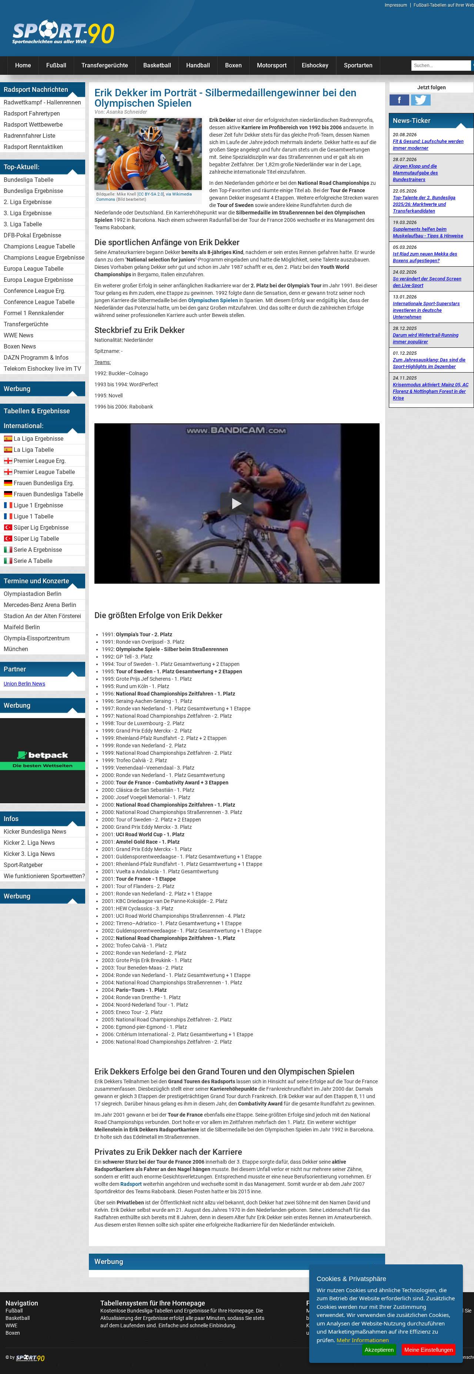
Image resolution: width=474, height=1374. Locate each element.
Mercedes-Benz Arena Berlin (40, 604)
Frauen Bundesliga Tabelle (48, 494)
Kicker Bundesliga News (35, 831)
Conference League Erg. (35, 290)
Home (23, 65)
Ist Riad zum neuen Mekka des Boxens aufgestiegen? (425, 257)
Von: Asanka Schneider (120, 111)
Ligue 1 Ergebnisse (38, 505)
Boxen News (20, 346)
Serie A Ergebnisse (38, 549)
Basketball (157, 65)
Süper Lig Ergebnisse (41, 527)
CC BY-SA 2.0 (150, 194)
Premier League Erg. (40, 460)
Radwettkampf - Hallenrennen (42, 102)
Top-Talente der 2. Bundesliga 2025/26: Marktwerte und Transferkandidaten (424, 204)
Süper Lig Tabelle (36, 538)
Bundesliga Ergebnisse (33, 190)
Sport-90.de (63, 31)
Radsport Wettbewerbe (33, 124)
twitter (421, 100)
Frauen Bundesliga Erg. (44, 483)
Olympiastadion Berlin (32, 593)
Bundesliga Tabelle (28, 179)
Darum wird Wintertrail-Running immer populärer (425, 338)
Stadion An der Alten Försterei (42, 616)
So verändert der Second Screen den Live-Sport (427, 282)
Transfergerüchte (104, 65)
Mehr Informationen (363, 1340)
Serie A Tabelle (33, 560)
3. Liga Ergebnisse (27, 213)
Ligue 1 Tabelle (33, 516)
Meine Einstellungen (428, 1350)
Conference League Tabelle (39, 302)
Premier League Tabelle (44, 472)
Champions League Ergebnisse (44, 257)
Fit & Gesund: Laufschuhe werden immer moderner (428, 145)
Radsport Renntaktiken (33, 146)
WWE (11, 1325)
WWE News (18, 335)
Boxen (233, 65)
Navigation (22, 1303)
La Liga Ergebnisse (38, 438)
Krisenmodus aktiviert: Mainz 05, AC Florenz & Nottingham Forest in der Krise (430, 391)
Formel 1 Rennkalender (34, 313)
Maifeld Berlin (22, 627)
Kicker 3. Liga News (29, 853)
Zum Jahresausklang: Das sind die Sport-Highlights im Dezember (429, 363)
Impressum (396, 5)
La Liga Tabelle (34, 449)
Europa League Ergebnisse (38, 279)
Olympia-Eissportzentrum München (37, 644)
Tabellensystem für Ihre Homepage (152, 1303)
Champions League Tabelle (39, 246)
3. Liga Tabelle (23, 224)
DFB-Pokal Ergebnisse (32, 235)
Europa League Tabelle (33, 268)
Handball (198, 65)
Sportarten (358, 65)
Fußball (56, 65)
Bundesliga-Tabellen (150, 1311)
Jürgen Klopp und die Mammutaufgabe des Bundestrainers (415, 172)
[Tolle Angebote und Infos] (42, 801)
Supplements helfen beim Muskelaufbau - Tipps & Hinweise (428, 232)
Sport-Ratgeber (23, 864)
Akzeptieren (379, 1350)
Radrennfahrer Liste (29, 135)
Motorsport (272, 65)
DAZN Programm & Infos (36, 357)
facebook (399, 100)
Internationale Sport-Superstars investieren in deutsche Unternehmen (426, 310)
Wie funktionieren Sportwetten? (44, 876)
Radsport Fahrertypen (32, 113)
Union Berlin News (24, 684)
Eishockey (315, 65)
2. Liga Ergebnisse (27, 202)
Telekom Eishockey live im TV (42, 368)
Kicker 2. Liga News (29, 842)
